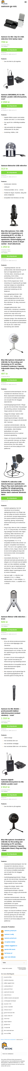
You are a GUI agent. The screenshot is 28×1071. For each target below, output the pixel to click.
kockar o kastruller (8, 1006)
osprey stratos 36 (8, 1015)
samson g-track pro (10, 938)
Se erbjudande (12, 50)
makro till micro (7, 995)
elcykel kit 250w (8, 977)
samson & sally (9, 934)
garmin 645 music (9, 949)
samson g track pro (10, 930)
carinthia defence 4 (8, 986)
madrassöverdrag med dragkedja (21, 968)
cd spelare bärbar (9, 942)
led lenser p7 (8, 953)
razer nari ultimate (10, 957)
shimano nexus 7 (8, 1009)
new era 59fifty (7, 1033)
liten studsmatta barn (9, 1030)
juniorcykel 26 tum (8, 989)
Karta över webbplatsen (8, 1053)
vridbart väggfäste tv (10, 945)
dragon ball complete (7, 968)
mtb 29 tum (6, 1018)
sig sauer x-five (7, 1003)
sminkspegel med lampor (10, 1000)
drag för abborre (8, 1021)
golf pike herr (7, 1024)
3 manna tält (7, 1027)
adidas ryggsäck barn (9, 983)
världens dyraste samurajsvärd (11, 998)
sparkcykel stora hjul (9, 992)
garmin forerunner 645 (9, 1012)
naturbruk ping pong (8, 980)
